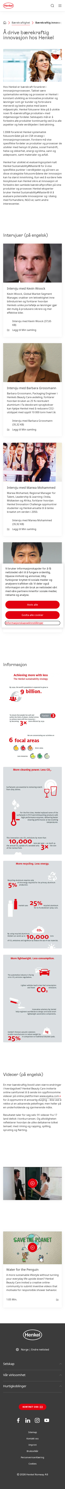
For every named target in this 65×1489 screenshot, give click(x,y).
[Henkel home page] (4, 23)
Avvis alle (32, 605)
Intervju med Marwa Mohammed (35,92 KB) (32, 522)
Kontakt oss (30, 1407)
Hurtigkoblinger (14, 1386)
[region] (32, 596)
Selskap (8, 1364)
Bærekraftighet (21, 22)
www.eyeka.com (49, 1096)
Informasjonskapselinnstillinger (24, 623)
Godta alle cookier (32, 615)
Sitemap (32, 1432)
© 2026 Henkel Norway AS (32, 1474)
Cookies (33, 1463)
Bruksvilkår (32, 1451)
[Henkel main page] (8, 6)
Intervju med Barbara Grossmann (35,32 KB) (32, 422)
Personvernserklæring (32, 1457)
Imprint (33, 1444)
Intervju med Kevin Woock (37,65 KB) (31, 323)
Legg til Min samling (24, 330)
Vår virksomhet (14, 1375)
